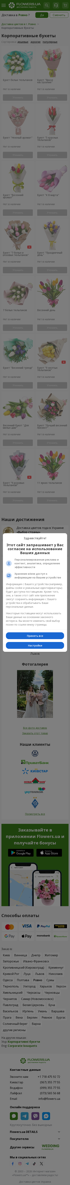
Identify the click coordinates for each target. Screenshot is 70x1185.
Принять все (35, 636)
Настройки (35, 645)
